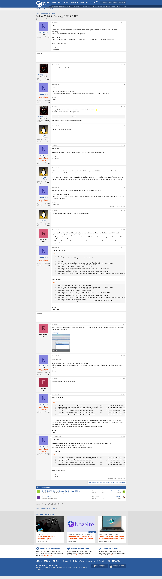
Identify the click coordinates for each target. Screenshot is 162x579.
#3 (124, 84)
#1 (124, 22)
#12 (124, 324)
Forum (93, 2)
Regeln (54, 9)
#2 (124, 65)
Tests (60, 2)
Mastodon (102, 561)
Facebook (68, 561)
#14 (124, 378)
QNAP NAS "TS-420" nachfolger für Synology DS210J (61, 491)
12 (71, 542)
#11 (124, 247)
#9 (124, 210)
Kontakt (45, 567)
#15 (124, 394)
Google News (79, 561)
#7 (124, 168)
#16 (124, 436)
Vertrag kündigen (73, 567)
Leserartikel (47, 9)
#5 (124, 126)
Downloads (74, 2)
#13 (124, 356)
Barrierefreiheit (83, 567)
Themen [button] (66, 2)
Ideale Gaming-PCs (99, 6)
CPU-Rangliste (122, 6)
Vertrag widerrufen (62, 567)
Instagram (91, 561)
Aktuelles (38, 9)
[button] (42, 9)
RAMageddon (64, 6)
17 (102, 542)
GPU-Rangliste (111, 6)
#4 (124, 106)
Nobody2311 (41, 19)
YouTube (117, 561)
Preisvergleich (85, 2)
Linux (55, 499)
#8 (124, 187)
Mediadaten (52, 567)
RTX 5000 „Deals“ (75, 6)
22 (40, 542)
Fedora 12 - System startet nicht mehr (56, 497)
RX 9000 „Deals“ (87, 6)
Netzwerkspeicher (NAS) (64, 493)
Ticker (54, 2)
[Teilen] (121, 23)
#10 (124, 230)
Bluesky (58, 561)
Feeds (40, 561)
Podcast (55, 6)
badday (44, 499)
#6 (124, 145)
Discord (48, 561)
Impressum (39, 567)
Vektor (119, 498)
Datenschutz (39, 569)
